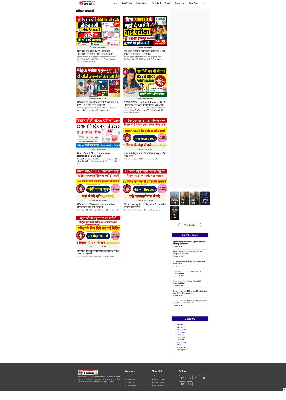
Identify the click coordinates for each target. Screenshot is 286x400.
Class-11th (180, 335)
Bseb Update (127, 3)
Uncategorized (182, 350)
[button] (204, 3)
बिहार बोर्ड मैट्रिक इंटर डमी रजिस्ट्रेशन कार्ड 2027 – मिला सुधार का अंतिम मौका (189, 253)
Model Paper (193, 3)
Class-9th (180, 340)
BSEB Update (159, 382)
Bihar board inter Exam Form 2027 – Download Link (187, 272)
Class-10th (181, 332)
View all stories (189, 225)
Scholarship (179, 3)
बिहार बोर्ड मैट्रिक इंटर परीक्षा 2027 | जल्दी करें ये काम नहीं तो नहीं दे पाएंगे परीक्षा (189, 243)
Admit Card (156, 3)
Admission (180, 325)
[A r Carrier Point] (87, 3)
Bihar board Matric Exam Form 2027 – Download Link (187, 282)
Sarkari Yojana (159, 379)
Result (167, 3)
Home (115, 3)
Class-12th (181, 337)
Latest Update (141, 3)
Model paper (158, 385)
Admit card (131, 382)
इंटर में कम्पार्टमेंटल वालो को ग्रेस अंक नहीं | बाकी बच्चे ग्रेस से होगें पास (189, 262)
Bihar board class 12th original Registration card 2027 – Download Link (190, 302)
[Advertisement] (189, 98)
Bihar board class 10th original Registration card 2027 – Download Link (190, 292)
